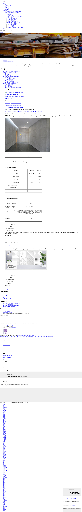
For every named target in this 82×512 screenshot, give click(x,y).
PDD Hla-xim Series (10, 17)
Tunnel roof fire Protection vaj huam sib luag (15, 27)
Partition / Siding (10, 15)
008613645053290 (12, 327)
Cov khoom (5, 10)
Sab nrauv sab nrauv (49, 336)
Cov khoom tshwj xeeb (21, 335)
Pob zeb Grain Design (11, 20)
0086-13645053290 (6, 311)
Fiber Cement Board (12, 336)
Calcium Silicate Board (29, 336)
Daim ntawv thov (8, 5)
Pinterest (8, 319)
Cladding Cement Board (20, 336)
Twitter (7, 320)
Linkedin (8, 318)
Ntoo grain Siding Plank (11, 19)
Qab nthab (9, 14)
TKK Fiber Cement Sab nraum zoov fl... (14, 107)
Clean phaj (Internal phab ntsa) (12, 21)
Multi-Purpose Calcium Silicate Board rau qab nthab (17, 245)
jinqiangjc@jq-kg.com (7, 357)
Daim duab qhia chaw (30, 335)
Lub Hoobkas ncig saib (7, 298)
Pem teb (8, 13)
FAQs (8, 8)
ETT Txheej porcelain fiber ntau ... (13, 103)
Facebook (8, 321)
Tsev (6, 4)
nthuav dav (10, 240)
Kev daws (6, 6)
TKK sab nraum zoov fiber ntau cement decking (13, 11)
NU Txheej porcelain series (12, 18)
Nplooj (4, 3)
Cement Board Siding (4, 336)
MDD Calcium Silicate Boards (8, 61)
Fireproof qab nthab (10, 26)
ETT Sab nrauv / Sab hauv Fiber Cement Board (13, 16)
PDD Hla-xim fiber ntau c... (11, 98)
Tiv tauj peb (7, 9)
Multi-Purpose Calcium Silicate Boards (12, 12)
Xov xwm (4, 28)
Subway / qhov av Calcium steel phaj (13, 22)
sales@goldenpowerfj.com (7, 312)
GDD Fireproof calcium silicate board (11, 23)
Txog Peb (6, 7)
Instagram (8, 317)
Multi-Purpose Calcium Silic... (12, 94)
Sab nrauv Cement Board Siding (39, 336)
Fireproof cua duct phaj (11, 25)
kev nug (6, 240)
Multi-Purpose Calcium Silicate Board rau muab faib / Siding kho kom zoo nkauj (23, 111)
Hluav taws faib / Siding (11, 24)
